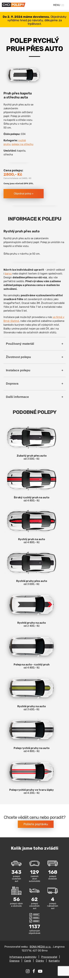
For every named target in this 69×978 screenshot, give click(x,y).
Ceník (27, 960)
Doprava (12, 383)
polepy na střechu (22, 144)
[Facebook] (34, 971)
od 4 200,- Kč (31, 791)
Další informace (17, 396)
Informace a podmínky (22, 956)
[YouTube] (40, 971)
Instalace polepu (18, 370)
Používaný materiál (20, 343)
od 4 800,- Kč (31, 499)
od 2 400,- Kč (31, 624)
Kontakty (54, 960)
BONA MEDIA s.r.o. (40, 946)
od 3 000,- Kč (32, 457)
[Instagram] (28, 971)
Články (40, 960)
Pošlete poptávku (35, 824)
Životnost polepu (18, 357)
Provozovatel (49, 956)
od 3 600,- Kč (31, 708)
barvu (8, 273)
